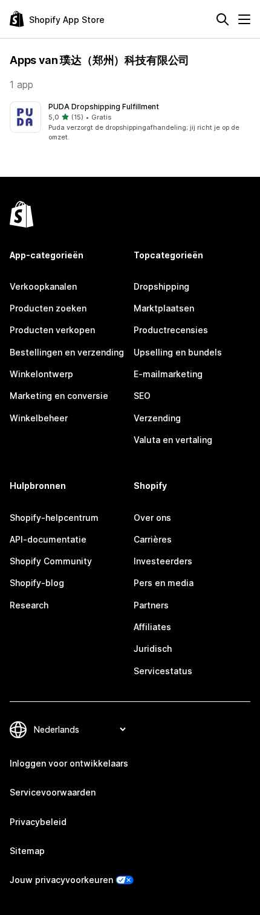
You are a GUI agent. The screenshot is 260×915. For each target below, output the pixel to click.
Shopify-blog (37, 583)
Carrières (153, 539)
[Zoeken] (222, 19)
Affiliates (152, 627)
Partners (151, 605)
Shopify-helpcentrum (54, 517)
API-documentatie (48, 539)
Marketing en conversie (59, 396)
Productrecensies (171, 330)
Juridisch (153, 648)
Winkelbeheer (39, 418)
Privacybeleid (38, 822)
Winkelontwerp (41, 374)
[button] (130, 121)
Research (29, 605)
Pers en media (163, 583)
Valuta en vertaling (173, 440)
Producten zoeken (48, 308)
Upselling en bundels (178, 352)
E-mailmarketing (168, 374)
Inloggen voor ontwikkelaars (69, 763)
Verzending (157, 418)
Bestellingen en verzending (67, 352)
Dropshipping (161, 286)
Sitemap (27, 851)
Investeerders (163, 561)
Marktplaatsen (164, 308)
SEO (142, 396)
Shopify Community (51, 561)
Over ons (152, 517)
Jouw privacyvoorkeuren (61, 880)
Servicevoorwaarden (53, 792)
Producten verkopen (52, 330)
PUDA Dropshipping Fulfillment (103, 106)
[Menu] (244, 19)
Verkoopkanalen (43, 286)
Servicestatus (163, 671)
